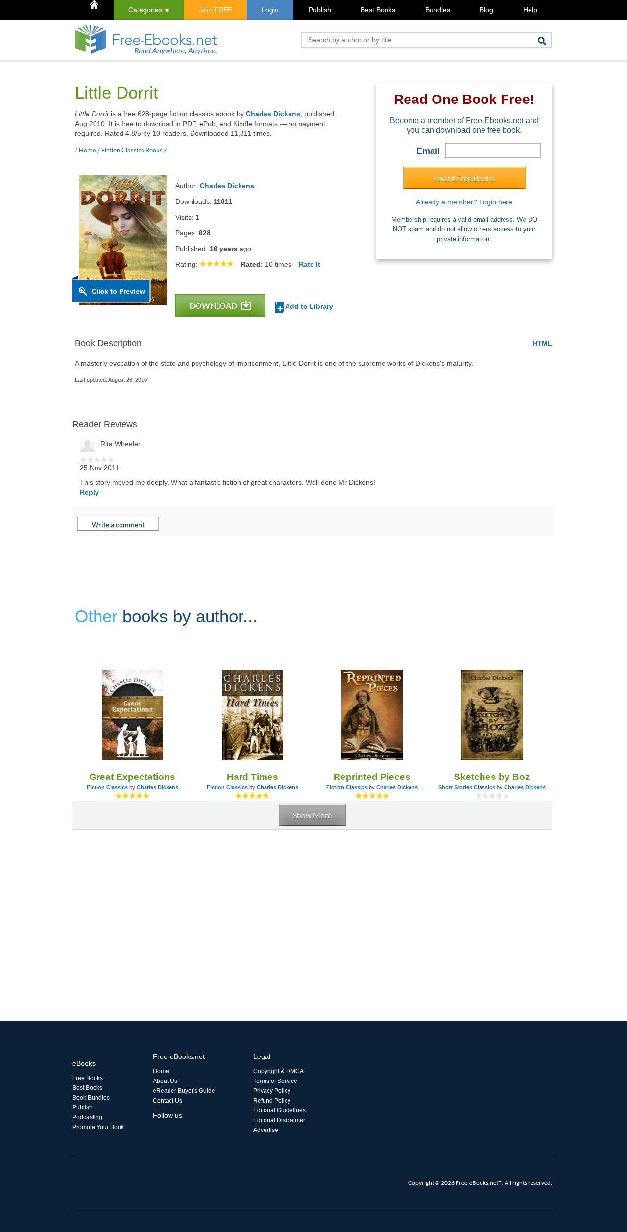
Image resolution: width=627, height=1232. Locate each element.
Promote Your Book (98, 1127)
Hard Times (252, 777)
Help (530, 10)
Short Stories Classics (466, 787)
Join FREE (215, 10)
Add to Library (308, 306)
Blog (486, 10)
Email (428, 151)
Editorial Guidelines (279, 1110)
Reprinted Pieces (372, 777)
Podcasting (87, 1117)
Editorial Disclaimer (279, 1120)
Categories (146, 10)
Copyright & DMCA (278, 1071)
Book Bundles (91, 1097)
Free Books (87, 1078)
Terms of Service (275, 1081)
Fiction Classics (107, 787)
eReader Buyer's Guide (184, 1090)
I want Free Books (464, 178)
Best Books (378, 10)
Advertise (265, 1130)
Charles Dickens (273, 114)
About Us (165, 1081)
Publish (320, 10)
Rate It (309, 264)
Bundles (437, 10)
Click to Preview (118, 291)
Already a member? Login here (464, 202)
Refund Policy (271, 1100)
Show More (312, 815)
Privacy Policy (271, 1090)
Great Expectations (132, 777)
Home (161, 1071)
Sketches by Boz (492, 777)
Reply (89, 492)
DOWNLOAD (214, 305)
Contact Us (167, 1100)
